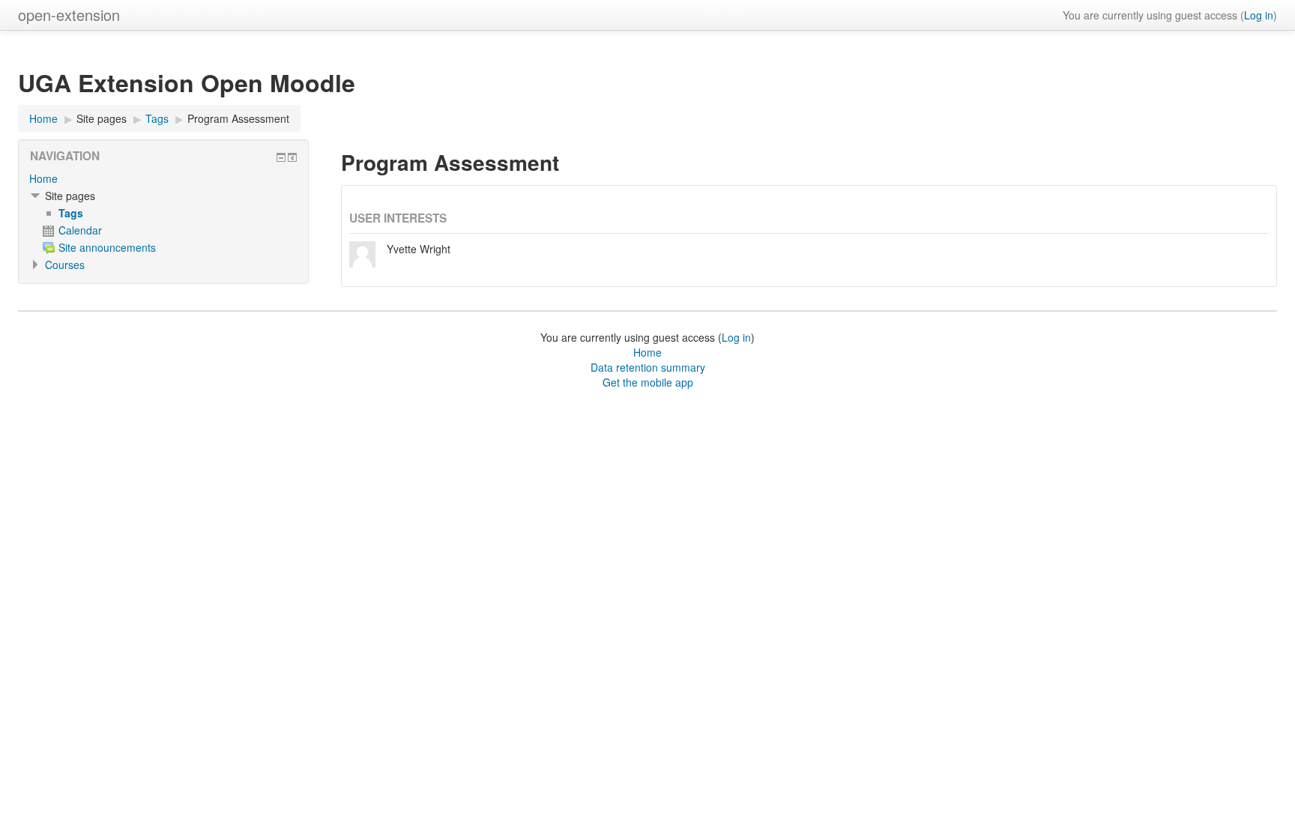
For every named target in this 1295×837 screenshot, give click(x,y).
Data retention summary (648, 367)
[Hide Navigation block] (281, 157)
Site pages (101, 118)
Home (43, 178)
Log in (1258, 14)
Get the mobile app (648, 382)
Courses (65, 264)
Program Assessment (238, 118)
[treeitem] (163, 178)
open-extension (69, 14)
